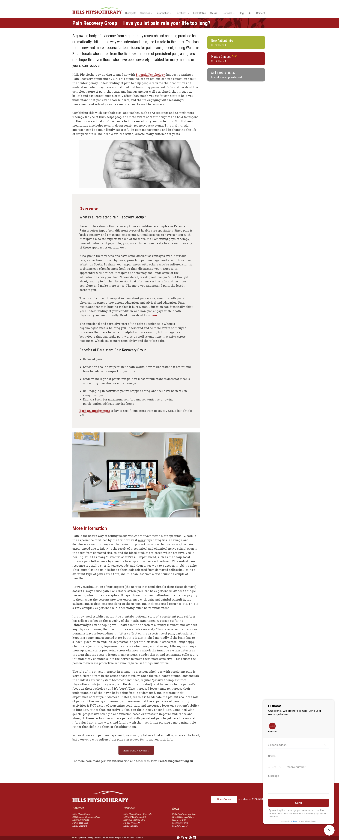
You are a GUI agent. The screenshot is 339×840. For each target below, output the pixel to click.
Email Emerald (79, 825)
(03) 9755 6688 (132, 822)
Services (145, 13)
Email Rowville (130, 825)
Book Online (199, 13)
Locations (181, 13)
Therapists (130, 13)
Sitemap (139, 837)
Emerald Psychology (150, 74)
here (153, 315)
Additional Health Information (105, 837)
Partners (227, 13)
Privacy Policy (86, 837)
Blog (241, 13)
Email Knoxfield (179, 826)
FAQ (250, 13)
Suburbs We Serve (126, 837)
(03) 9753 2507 (181, 823)
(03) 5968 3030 (81, 822)
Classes (214, 13)
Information (163, 13)
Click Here (222, 43)
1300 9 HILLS (226, 73)
